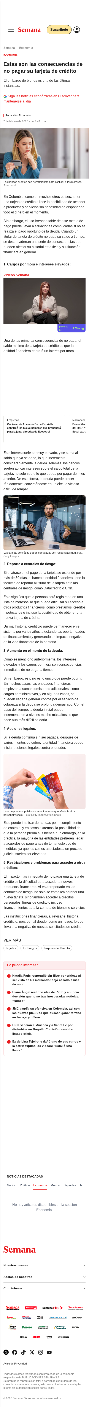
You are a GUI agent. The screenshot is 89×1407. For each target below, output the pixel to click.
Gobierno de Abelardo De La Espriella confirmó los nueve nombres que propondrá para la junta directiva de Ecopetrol (34, 428)
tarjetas (11, 948)
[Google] (6, 1352)
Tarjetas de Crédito (57, 948)
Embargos (30, 948)
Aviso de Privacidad (19, 1363)
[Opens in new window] (14, 1352)
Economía (26, 47)
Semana (9, 47)
